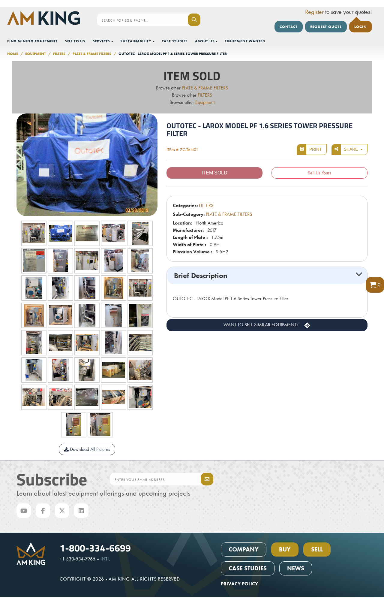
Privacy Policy (239, 584)
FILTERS (59, 53)
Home (12, 53)
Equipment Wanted (245, 41)
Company (244, 549)
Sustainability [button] (136, 41)
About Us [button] (204, 41)
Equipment (35, 53)
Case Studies (175, 41)
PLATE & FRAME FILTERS (92, 53)
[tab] (267, 275)
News (295, 568)
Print (315, 149)
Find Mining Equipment (32, 41)
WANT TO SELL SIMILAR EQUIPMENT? (262, 325)
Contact (289, 26)
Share (351, 149)
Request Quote (326, 26)
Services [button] (101, 41)
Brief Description (200, 275)
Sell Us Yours (319, 173)
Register (314, 12)
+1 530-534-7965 (77, 559)
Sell (317, 549)
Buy (285, 549)
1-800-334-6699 (95, 547)
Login (360, 26)
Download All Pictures (89, 449)
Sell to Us (75, 41)
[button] (375, 285)
